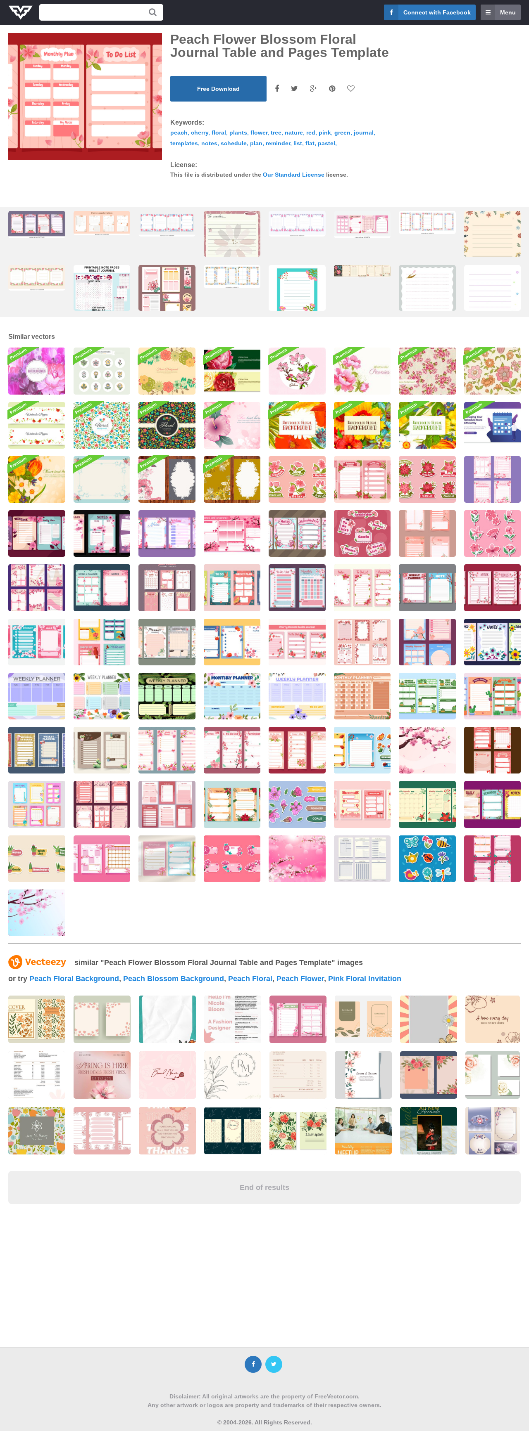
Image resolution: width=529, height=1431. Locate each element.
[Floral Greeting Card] (166, 425)
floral (219, 132)
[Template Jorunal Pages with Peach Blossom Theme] (297, 533)
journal (364, 132)
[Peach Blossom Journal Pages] (232, 642)
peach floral (250, 978)
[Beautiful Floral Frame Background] (102, 479)
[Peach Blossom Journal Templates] (492, 479)
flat (310, 143)
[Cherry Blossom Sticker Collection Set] (232, 858)
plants (238, 132)
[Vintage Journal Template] (36, 750)
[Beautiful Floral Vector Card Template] (232, 479)
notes (209, 143)
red (310, 132)
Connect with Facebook (437, 12)
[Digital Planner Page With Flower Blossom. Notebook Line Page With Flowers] (492, 308)
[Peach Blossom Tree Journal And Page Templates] (232, 533)
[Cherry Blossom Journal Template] (362, 587)
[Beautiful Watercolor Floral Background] (297, 425)
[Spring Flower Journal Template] (492, 642)
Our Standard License (293, 174)
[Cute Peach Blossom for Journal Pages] (36, 533)
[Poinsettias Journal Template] (232, 804)
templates (184, 143)
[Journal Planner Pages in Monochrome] (166, 804)
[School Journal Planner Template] (36, 804)
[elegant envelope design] (492, 1130)
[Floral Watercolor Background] (36, 371)
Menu (508, 12)
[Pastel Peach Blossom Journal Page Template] (166, 533)
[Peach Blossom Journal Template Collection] (36, 587)
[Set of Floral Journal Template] (166, 642)
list (297, 143)
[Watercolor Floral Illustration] (427, 425)
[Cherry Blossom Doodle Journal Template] (297, 642)
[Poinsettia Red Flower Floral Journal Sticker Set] (427, 479)
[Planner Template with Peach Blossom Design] (297, 587)
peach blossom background (173, 978)
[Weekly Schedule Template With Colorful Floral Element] (102, 696)
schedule (234, 143)
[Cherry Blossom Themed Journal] (36, 642)
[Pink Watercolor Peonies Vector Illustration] (362, 371)
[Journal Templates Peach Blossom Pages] (297, 750)
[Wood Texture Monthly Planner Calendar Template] (362, 696)
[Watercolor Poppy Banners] (36, 425)
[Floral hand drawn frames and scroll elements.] (232, 1130)
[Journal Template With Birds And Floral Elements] (102, 642)
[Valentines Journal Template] (362, 804)
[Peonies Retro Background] (427, 371)
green (342, 132)
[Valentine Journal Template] (492, 750)
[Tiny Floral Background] (102, 425)
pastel (326, 143)
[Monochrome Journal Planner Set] (362, 858)
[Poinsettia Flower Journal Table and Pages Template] (362, 479)
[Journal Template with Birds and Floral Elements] (232, 587)
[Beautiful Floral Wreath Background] (166, 371)
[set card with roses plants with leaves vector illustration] (297, 1130)
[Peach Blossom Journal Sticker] (297, 804)
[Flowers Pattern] (492, 371)
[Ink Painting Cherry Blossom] (297, 371)
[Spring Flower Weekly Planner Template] (36, 696)
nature (294, 132)
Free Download (218, 88)
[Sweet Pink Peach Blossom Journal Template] (102, 858)
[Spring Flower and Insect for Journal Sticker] (427, 858)
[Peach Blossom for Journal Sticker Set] (492, 533)
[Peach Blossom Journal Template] (102, 533)
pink (325, 132)
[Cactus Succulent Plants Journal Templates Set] (492, 696)
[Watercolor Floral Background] (362, 425)
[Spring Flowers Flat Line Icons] (102, 371)
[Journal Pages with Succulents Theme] (102, 750)
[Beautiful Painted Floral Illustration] (36, 479)
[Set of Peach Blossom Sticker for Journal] (362, 533)
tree (276, 132)
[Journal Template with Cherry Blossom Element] (102, 587)
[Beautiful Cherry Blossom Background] (427, 750)
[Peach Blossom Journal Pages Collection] (492, 858)
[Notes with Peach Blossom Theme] (166, 858)
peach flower (300, 978)
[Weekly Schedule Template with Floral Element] (166, 696)
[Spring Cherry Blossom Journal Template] (427, 533)
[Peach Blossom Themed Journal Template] (427, 587)
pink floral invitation (364, 978)
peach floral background (74, 978)
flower (258, 132)
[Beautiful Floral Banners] (232, 371)
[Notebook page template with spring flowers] (427, 305)
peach (179, 132)
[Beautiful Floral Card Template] (166, 479)
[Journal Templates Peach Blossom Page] (362, 225)
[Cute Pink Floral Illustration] (232, 425)
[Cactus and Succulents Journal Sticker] (36, 858)
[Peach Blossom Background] (297, 858)
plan (256, 143)
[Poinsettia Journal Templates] (427, 804)
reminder (278, 143)
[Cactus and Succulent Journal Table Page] (427, 696)
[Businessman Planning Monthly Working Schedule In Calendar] (492, 425)
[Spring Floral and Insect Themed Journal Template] (362, 750)
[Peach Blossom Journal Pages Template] (232, 750)
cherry (199, 132)
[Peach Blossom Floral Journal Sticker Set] (297, 479)
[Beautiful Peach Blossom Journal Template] (36, 225)
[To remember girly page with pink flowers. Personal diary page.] (232, 250)
